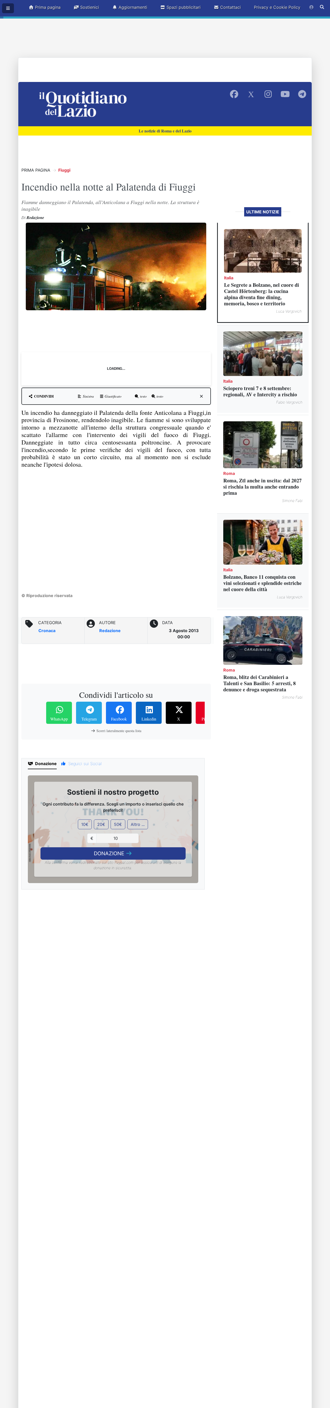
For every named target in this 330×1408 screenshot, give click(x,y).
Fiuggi (64, 170)
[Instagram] (268, 94)
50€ (118, 824)
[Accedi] (311, 7)
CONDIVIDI (43, 396)
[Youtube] (285, 94)
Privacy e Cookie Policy (277, 7)
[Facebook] (234, 94)
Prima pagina (47, 7)
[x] (201, 396)
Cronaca (46, 630)
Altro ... (138, 824)
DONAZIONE (110, 853)
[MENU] (8, 8)
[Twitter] (251, 94)
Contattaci (230, 7)
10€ (84, 824)
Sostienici (89, 7)
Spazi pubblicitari (183, 7)
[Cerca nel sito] (322, 7)
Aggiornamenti (132, 7)
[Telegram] (302, 94)
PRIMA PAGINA (35, 170)
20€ (101, 824)
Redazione (110, 630)
